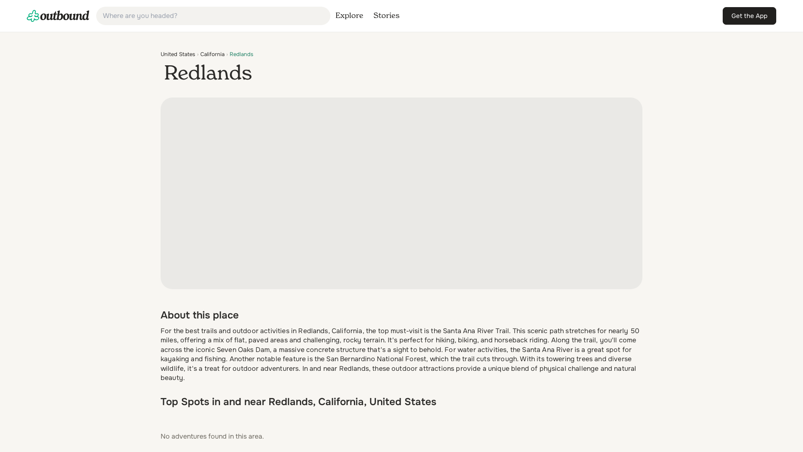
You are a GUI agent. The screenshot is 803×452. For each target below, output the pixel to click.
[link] (58, 16)
